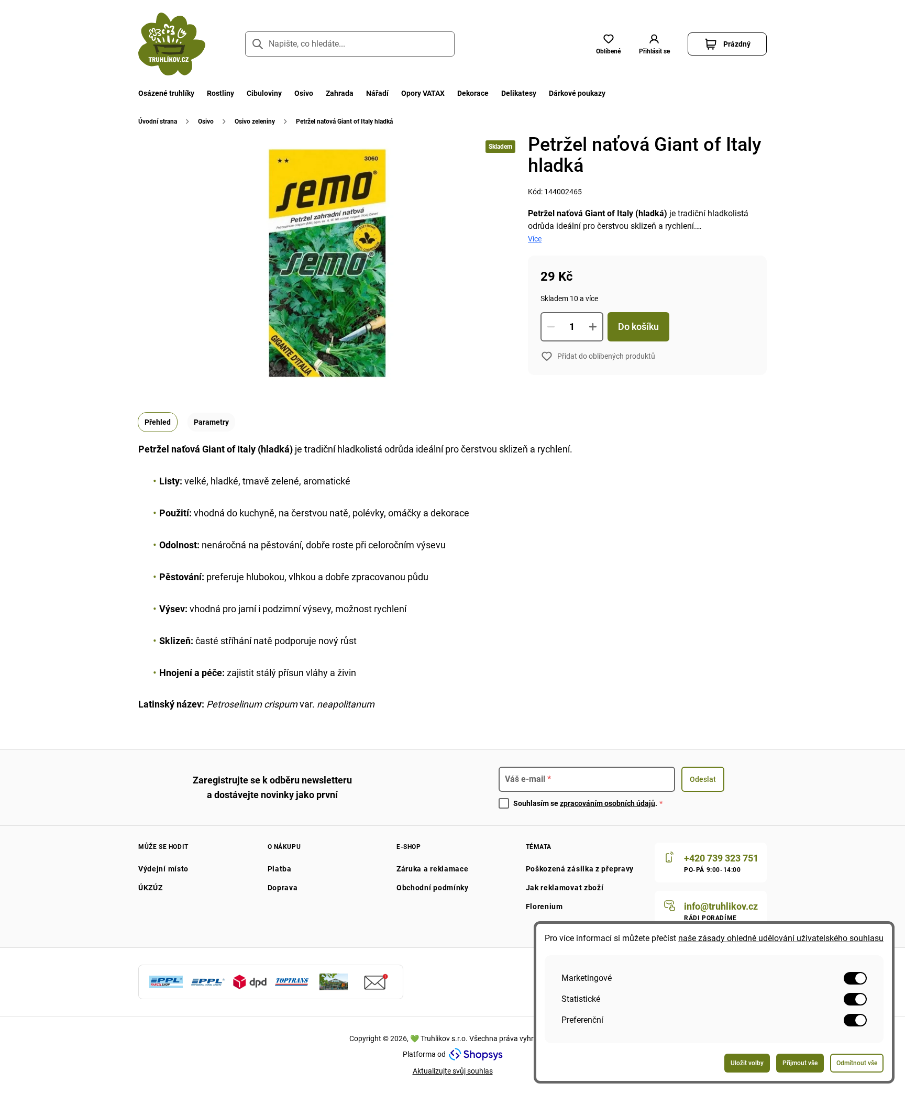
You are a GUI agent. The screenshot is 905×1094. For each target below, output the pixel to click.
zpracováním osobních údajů (607, 803)
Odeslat (703, 779)
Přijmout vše (800, 1063)
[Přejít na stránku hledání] (257, 44)
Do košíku (638, 326)
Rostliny (220, 93)
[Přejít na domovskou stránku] (171, 44)
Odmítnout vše (856, 1063)
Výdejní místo (163, 869)
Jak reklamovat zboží (565, 887)
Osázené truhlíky (166, 93)
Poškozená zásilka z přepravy (580, 869)
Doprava (283, 887)
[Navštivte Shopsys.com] (476, 1054)
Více (535, 239)
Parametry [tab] (211, 422)
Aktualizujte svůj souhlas (453, 1071)
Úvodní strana (157, 121)
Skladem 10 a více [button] (569, 298)
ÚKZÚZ (150, 887)
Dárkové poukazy (577, 93)
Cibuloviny (264, 93)
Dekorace (473, 93)
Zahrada (340, 93)
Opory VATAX (423, 93)
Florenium (544, 906)
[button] (654, 44)
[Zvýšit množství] (592, 327)
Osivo (303, 93)
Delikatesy (518, 93)
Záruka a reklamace (432, 869)
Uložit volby (747, 1063)
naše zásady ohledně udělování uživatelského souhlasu (781, 938)
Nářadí (377, 93)
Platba (280, 869)
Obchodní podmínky (432, 887)
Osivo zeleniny (255, 121)
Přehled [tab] (158, 422)
